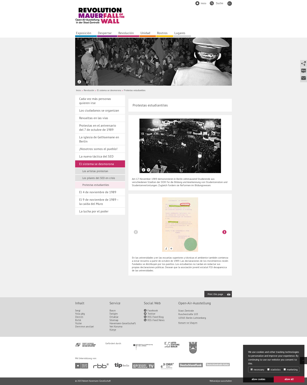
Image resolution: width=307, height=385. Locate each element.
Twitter (151, 313)
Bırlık (78, 320)
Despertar (105, 33)
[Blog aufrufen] (303, 71)
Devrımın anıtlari (84, 326)
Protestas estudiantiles (95, 185)
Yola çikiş (80, 313)
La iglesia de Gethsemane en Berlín (99, 139)
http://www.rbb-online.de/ (102, 366)
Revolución (126, 33)
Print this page (215, 294)
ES (229, 3)
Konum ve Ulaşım (187, 322)
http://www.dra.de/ (168, 364)
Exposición (83, 33)
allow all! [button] (289, 379)
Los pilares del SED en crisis (98, 178)
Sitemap (114, 320)
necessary (258, 369)
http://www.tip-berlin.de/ (121, 365)
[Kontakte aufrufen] (303, 78)
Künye (113, 329)
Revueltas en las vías (93, 118)
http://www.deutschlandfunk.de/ (191, 364)
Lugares (179, 33)
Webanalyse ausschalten (221, 381)
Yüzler (78, 323)
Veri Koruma (116, 326)
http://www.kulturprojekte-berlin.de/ (82, 366)
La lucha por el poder (93, 211)
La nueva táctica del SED (96, 156)
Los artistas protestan (95, 171)
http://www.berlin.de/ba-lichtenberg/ (193, 345)
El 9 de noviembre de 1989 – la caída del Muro (98, 202)
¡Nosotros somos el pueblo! (98, 149)
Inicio (203, 3)
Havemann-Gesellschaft (123, 323)
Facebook (152, 310)
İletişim (114, 313)
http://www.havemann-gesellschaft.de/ (85, 345)
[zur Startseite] (100, 22)
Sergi (77, 310)
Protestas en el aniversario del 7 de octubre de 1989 (97, 127)
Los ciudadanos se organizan (99, 110)
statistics (275, 369)
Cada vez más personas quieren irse (95, 101)
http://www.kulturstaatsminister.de (143, 343)
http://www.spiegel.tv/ (144, 364)
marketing (292, 369)
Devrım (79, 316)
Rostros (162, 33)
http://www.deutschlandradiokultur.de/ (218, 364)
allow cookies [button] (258, 379)
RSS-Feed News (156, 320)
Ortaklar (114, 316)
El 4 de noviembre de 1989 (97, 192)
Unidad (145, 33)
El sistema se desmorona (109, 90)
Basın (113, 310)
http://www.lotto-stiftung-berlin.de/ (172, 344)
